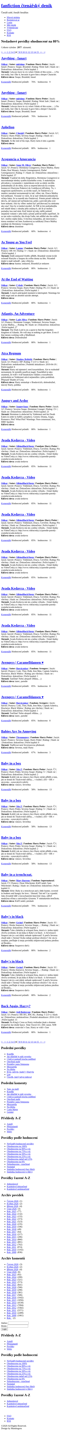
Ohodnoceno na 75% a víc (19, 1151)
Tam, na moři (13, 1089)
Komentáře (6, 82)
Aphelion (7, 127)
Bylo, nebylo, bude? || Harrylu (20, 1072)
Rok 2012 (11, 1244)
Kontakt (10, 33)
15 (37, 52)
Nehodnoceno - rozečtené (18, 1164)
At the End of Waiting (17, 279)
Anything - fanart (14, 58)
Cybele (19, 285)
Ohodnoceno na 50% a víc (19, 1154)
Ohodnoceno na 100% (17, 1146)
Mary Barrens (23, 880)
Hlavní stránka (13, 17)
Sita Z (19, 769)
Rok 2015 (11, 1237)
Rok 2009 (11, 1252)
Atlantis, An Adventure (18, 313)
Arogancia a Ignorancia (18, 159)
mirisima (20, 64)
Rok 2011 (11, 1247)
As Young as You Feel (16, 242)
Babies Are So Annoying (18, 731)
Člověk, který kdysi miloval (19, 1077)
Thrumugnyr (22, 737)
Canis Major (12, 1109)
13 (32, 52)
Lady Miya (21, 319)
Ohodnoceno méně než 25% (19, 1159)
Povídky (10, 1129)
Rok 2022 (11, 1219)
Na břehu (11, 1069)
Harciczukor (22, 668)
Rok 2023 (11, 1216)
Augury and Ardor (14, 400)
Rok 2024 (11, 1214)
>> (41, 52)
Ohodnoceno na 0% (16, 1161)
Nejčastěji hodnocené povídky (20, 1144)
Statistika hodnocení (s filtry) (19, 1172)
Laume (19, 248)
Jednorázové (12, 1184)
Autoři (10, 1124)
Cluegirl (20, 133)
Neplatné (11, 1167)
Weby (9, 1131)
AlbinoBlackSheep (25, 446)
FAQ (9, 30)
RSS (9, 35)
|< (2, 52)
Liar (8, 1074)
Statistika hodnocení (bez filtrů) (21, 1169)
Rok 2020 (11, 1224)
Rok (9, 1318)
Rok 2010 (11, 1249)
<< (5, 52)
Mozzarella (12, 1067)
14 (35, 52)
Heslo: (4, 1326)
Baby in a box (11, 763)
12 (29, 52)
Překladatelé (12, 1126)
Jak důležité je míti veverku (19, 1056)
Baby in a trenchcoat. (16, 874)
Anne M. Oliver (23, 165)
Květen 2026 (12, 1203)
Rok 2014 (11, 1239)
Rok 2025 (11, 1211)
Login (9, 22)
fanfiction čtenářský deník (26, 5)
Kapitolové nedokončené (18, 1189)
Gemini (10, 1112)
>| (44, 52)
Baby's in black (12, 916)
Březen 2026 (12, 1206)
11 (26, 52)
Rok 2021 (11, 1221)
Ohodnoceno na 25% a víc (19, 1156)
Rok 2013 (11, 1242)
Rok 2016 (11, 1234)
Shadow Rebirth (24, 359)
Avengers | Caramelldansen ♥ (22, 662)
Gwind (19, 922)
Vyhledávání (12, 27)
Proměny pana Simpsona (18, 1064)
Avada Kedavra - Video (18, 440)
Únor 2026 (12, 1209)
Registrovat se (13, 20)
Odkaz (4, 64)
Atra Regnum (11, 353)
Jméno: (4, 1323)
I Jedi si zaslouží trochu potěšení (21, 1059)
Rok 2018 (11, 1229)
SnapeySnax (22, 406)
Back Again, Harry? (15, 1006)
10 (23, 52)
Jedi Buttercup (23, 1012)
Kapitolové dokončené (17, 1186)
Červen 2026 (12, 1201)
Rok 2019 (11, 1226)
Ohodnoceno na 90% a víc (19, 1149)
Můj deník (11, 25)
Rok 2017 (11, 1232)
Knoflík (10, 1054)
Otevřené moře (13, 1061)
